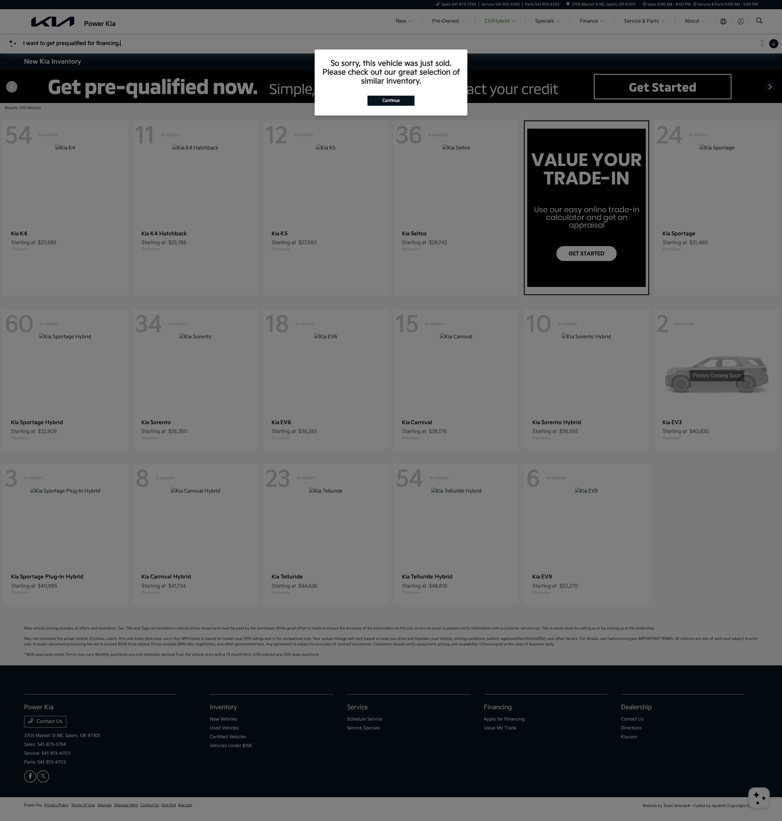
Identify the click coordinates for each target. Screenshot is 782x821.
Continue (391, 100)
